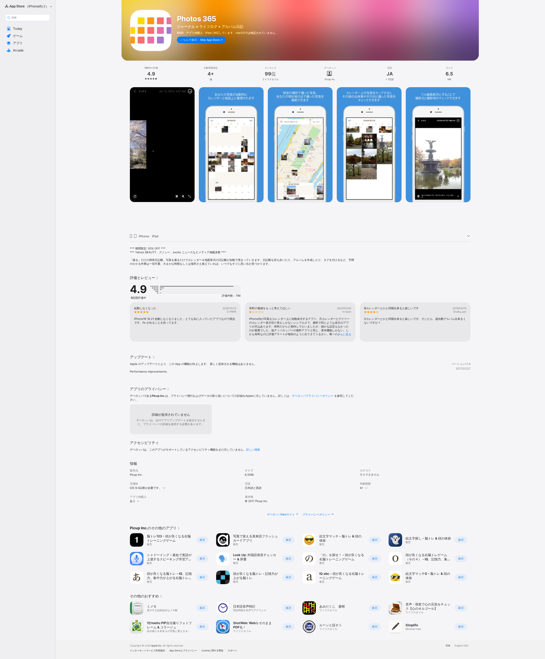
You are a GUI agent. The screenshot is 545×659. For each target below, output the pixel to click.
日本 (448, 646)
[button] (28, 29)
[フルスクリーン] (189, 196)
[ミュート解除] (183, 196)
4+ (361, 488)
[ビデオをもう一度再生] (135, 196)
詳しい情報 (253, 449)
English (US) (461, 646)
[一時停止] (176, 196)
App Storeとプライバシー (183, 650)
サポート (232, 650)
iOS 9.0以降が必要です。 (146, 488)
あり (132, 501)
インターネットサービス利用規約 (147, 650)
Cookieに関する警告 (212, 650)
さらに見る (344, 334)
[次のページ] (475, 159)
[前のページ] (126, 159)
